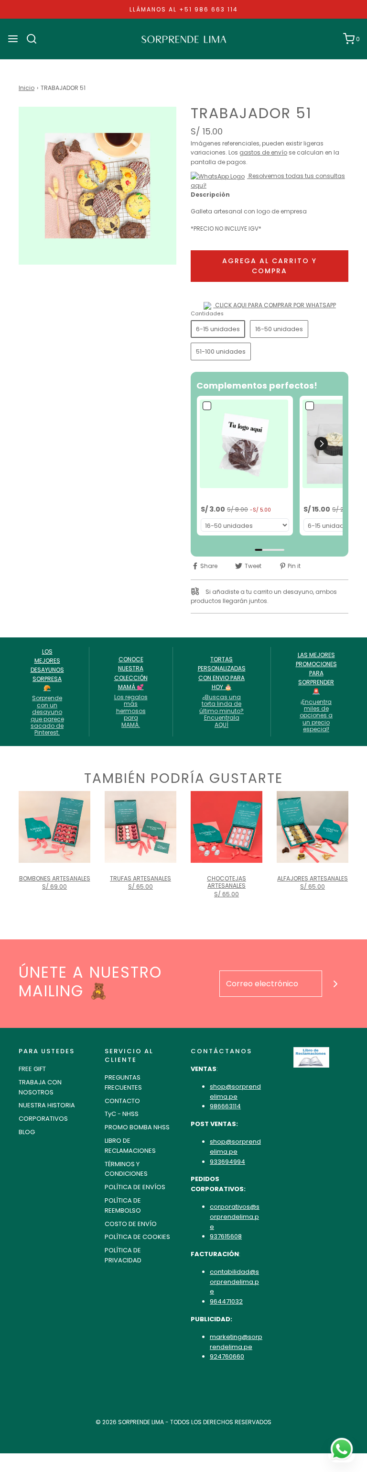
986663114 (225, 1106)
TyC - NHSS (122, 1113)
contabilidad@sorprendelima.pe (234, 1281)
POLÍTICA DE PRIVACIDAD (123, 1255)
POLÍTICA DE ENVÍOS (135, 1187)
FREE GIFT (32, 1068)
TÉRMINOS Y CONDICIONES (126, 1169)
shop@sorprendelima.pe (235, 1091)
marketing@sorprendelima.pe (236, 1341)
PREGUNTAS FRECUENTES (123, 1082)
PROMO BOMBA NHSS (137, 1127)
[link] (245, 444)
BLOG (27, 1132)
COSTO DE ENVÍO (131, 1223)
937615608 (226, 1236)
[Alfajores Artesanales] (312, 827)
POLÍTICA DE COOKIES (137, 1236)
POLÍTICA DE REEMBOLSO (123, 1205)
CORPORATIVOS (43, 1118)
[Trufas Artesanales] (140, 827)
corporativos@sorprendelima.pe (234, 1216)
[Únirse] (335, 983)
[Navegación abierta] (13, 39)
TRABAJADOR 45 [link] (227, 496)
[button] (321, 443)
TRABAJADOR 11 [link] (327, 496)
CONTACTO (122, 1100)
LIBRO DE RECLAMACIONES (130, 1145)
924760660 (227, 1356)
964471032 (226, 1301)
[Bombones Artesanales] (54, 827)
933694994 (227, 1161)
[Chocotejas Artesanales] (226, 827)
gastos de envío (263, 152)
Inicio (26, 88)
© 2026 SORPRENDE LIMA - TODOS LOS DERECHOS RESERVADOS (183, 1422)
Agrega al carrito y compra (269, 266)
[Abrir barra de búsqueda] (35, 39)
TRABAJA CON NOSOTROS (40, 1087)
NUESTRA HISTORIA (47, 1105)
